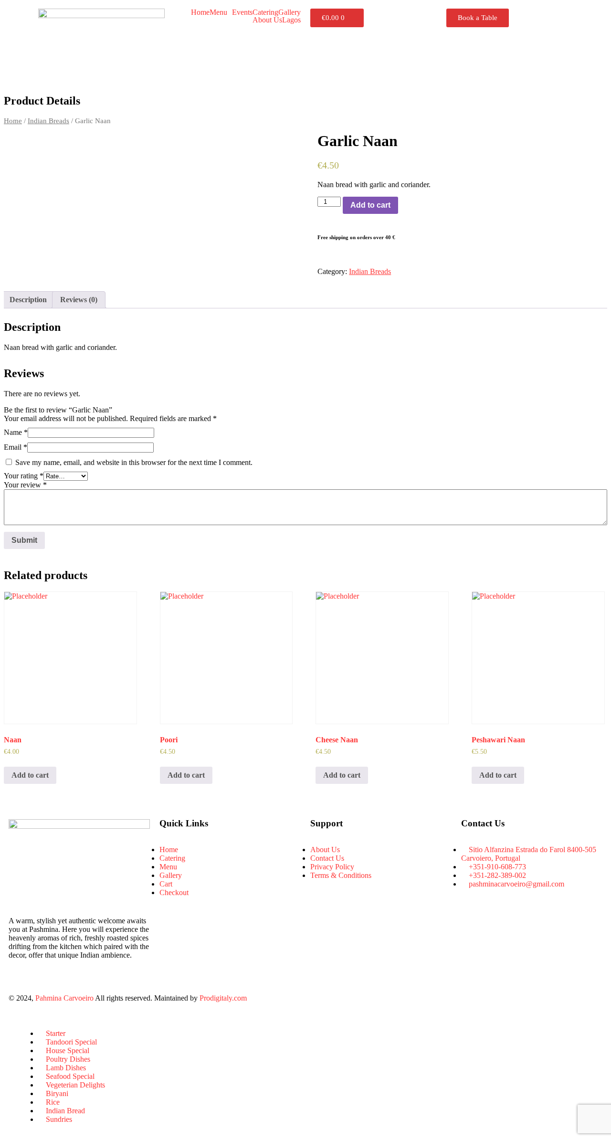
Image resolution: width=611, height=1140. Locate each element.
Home (200, 12)
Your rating (23, 476)
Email (15, 447)
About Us (267, 20)
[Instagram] (348, 998)
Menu (218, 12)
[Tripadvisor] (374, 998)
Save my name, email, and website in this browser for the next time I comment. (134, 462)
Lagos (291, 20)
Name (16, 432)
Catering (265, 12)
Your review (25, 485)
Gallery (289, 12)
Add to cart (370, 205)
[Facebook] (322, 998)
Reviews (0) (78, 300)
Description (28, 300)
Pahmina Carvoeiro (64, 998)
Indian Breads (48, 121)
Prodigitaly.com (223, 998)
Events (242, 12)
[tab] (28, 299)
